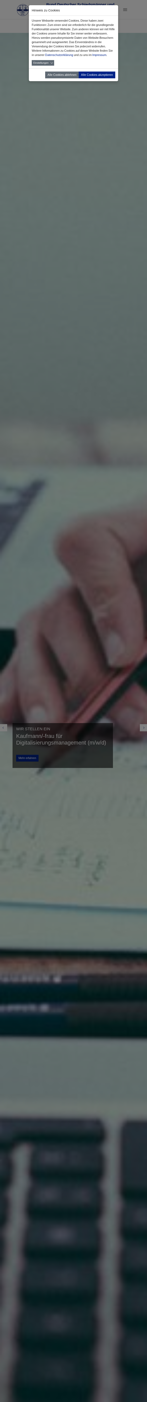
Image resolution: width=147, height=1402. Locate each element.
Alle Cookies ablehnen (62, 74)
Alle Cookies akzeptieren (97, 74)
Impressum (99, 55)
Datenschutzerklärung (59, 55)
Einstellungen (41, 62)
